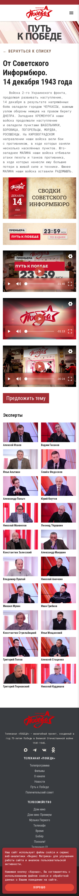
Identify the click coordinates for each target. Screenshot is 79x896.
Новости (39, 781)
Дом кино (39, 809)
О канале (39, 776)
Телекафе (39, 825)
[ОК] (53, 750)
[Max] (25, 750)
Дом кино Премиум (39, 815)
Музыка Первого (39, 820)
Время (39, 831)
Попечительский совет (40, 792)
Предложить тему (26, 398)
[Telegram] (35, 750)
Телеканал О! (39, 847)
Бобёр (40, 836)
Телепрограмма (39, 765)
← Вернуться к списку (27, 51)
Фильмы (40, 771)
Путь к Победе (39, 787)
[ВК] (44, 750)
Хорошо (39, 887)
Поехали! (39, 841)
